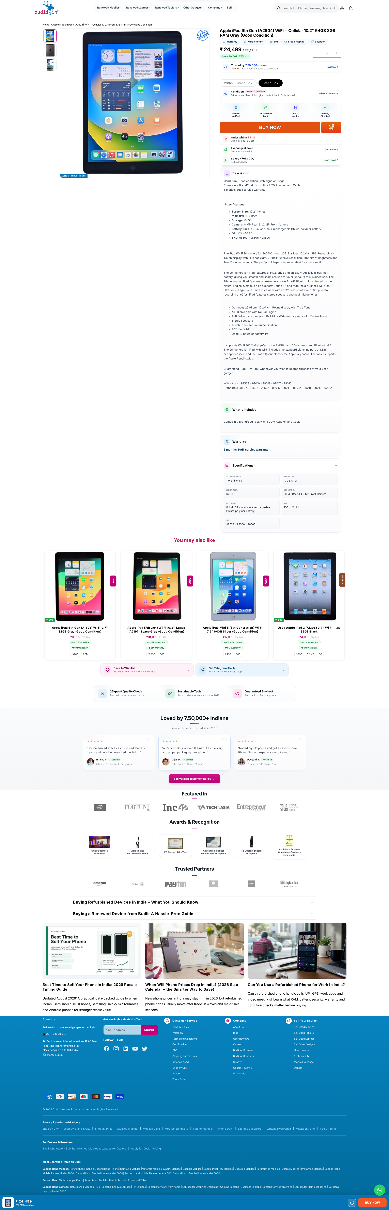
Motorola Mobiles (152, 1168)
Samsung (125, 1168)
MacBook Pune (305, 1128)
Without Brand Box (240, 84)
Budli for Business (243, 1050)
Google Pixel (210, 1168)
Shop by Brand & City (76, 1128)
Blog (235, 1032)
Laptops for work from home (164, 1186)
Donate (298, 1067)
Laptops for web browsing (277, 1186)
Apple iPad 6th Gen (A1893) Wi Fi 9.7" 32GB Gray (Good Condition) (80, 629)
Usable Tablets (117, 1180)
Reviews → (332, 66)
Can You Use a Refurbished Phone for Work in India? (296, 984)
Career (237, 1044)
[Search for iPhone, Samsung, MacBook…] (278, 8)
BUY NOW (372, 1202)
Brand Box (270, 83)
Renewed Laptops (137, 7)
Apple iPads (75, 1180)
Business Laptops (251, 1186)
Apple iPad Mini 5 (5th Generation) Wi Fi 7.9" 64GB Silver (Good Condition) (233, 629)
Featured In (194, 794)
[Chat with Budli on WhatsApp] (379, 1190)
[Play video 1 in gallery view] (50, 64)
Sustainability (301, 1056)
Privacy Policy (180, 1026)
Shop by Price (103, 1128)
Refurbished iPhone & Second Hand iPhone (94, 1168)
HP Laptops (139, 1186)
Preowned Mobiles (312, 1168)
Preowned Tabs (137, 1180)
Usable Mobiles (290, 1168)
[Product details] (352, 1203)
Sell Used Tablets (304, 1032)
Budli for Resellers (243, 1056)
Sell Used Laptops (304, 1038)
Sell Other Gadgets (304, 1044)
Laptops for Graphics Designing (200, 1186)
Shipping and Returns (184, 1056)
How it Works (301, 1050)
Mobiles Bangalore (176, 1128)
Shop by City (179, 1067)
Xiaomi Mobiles (172, 1168)
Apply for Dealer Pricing (146, 1148)
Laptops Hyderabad (278, 1128)
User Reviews (241, 1038)
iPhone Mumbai (203, 1128)
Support (177, 1073)
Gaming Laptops (229, 1186)
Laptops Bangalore (250, 1128)
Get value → (332, 149)
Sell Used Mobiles (304, 1026)
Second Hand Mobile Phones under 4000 (148, 1173)
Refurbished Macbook (82, 1186)
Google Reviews (242, 1067)
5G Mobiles (226, 1168)
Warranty (177, 1032)
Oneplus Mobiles (192, 1168)
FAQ (174, 1050)
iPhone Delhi (225, 1128)
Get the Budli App (56, 1034)
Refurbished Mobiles (268, 1168)
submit (149, 1029)
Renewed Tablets (166, 7)
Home (46, 24)
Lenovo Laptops (121, 1186)
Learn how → (331, 160)
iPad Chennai (328, 1128)
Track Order (179, 1079)
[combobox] (306, 8)
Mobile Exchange (304, 1061)
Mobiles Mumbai (127, 1128)
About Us (238, 1026)
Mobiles (136, 1168)
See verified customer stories (192, 778)
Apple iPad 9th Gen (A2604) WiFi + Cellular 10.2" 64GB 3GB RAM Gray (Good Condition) (102, 24)
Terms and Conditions (184, 1038)
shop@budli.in (55, 1054)
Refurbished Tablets (95, 1180)
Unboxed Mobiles (244, 1168)
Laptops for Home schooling (310, 1186)
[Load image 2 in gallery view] (50, 50)
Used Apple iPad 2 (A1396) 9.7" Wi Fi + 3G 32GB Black (309, 629)
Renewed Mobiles (108, 7)
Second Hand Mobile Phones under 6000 (99, 1173)
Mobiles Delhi (151, 1128)
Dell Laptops (104, 1186)
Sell (229, 7)
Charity (237, 1061)
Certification (179, 1044)
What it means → (329, 93)
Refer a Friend (180, 1061)
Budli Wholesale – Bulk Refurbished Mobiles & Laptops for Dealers (84, 1148)
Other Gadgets (192, 7)
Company (214, 7)
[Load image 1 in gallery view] (50, 35)
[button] (109, 8)
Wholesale (239, 1073)
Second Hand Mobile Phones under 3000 (196, 1173)
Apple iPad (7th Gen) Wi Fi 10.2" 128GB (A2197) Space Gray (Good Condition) (156, 629)
